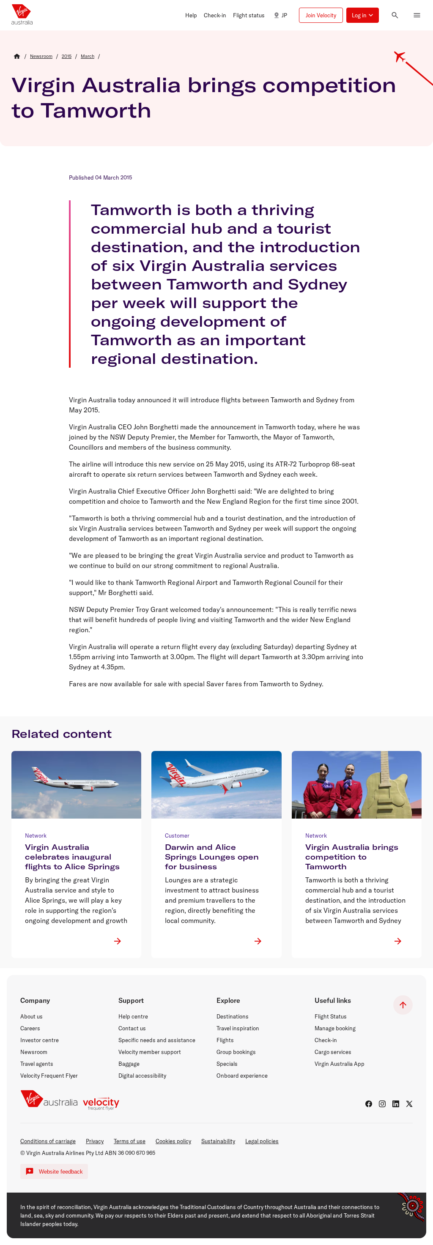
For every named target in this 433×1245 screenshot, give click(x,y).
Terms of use (129, 1141)
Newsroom (33, 1051)
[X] (409, 1103)
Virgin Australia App (339, 1063)
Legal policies (262, 1141)
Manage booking (335, 1028)
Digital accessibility (142, 1075)
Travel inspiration (237, 1028)
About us (31, 1016)
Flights (225, 1040)
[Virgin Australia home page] (22, 15)
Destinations (232, 1016)
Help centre (133, 1016)
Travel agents (36, 1063)
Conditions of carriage (48, 1141)
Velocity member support (149, 1051)
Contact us (132, 1028)
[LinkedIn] (395, 1103)
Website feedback (61, 1172)
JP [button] (284, 15)
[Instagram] (382, 1103)
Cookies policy (173, 1141)
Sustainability (218, 1141)
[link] (41, 56)
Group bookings (236, 1051)
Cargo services (333, 1051)
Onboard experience (242, 1075)
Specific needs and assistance (156, 1040)
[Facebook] (368, 1103)
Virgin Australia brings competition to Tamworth (203, 97)
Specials (227, 1063)
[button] (191, 15)
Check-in (326, 1040)
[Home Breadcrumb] (16, 56)
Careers (30, 1028)
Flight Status (331, 1016)
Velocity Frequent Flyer (49, 1075)
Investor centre (39, 1040)
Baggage (129, 1063)
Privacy (95, 1141)
